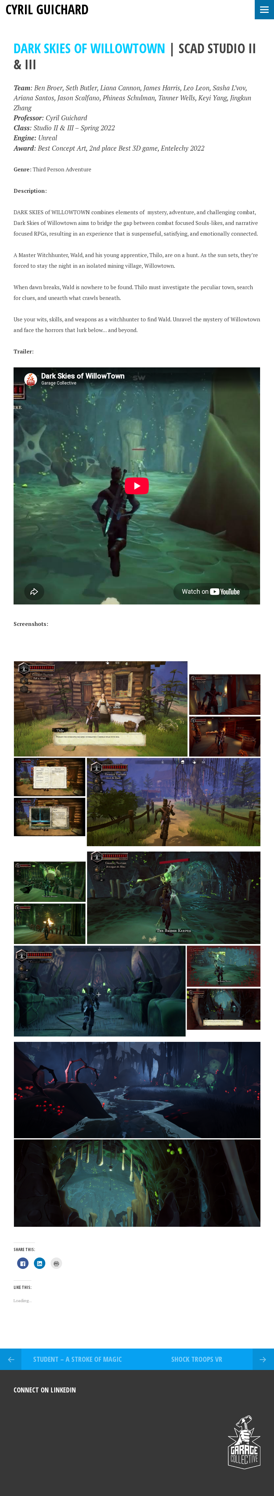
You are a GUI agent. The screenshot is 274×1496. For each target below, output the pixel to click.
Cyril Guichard (46, 9)
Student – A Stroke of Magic (77, 1359)
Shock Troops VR (196, 1359)
